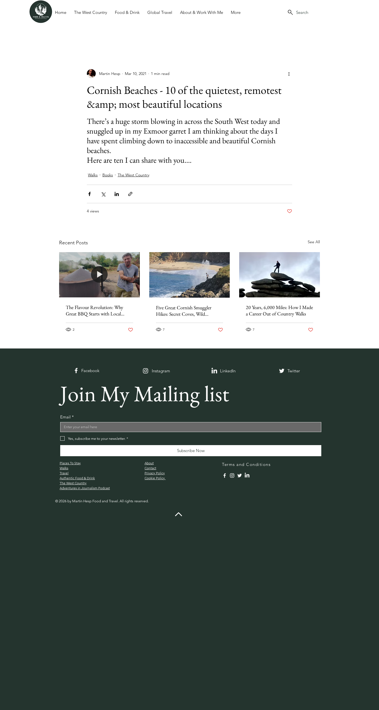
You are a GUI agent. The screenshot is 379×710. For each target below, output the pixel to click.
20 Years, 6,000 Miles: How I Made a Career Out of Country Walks (279, 310)
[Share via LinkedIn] (116, 194)
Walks (93, 174)
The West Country (133, 174)
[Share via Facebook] (89, 194)
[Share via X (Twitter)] (103, 194)
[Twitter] (281, 370)
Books (107, 174)
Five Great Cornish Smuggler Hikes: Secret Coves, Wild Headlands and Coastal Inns (183, 310)
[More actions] (288, 73)
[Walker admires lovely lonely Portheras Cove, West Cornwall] (189, 275)
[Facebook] (76, 370)
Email (67, 417)
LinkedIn (228, 370)
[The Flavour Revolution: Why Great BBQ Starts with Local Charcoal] (99, 274)
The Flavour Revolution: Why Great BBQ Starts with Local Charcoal (94, 310)
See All (314, 241)
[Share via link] (130, 194)
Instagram (161, 370)
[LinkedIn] (247, 475)
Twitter (293, 370)
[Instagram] (145, 370)
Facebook (90, 370)
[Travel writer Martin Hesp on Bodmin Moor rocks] (279, 274)
